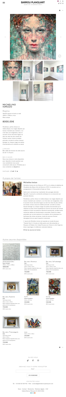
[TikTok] (58, 3)
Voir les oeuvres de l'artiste (32, 230)
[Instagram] (62, 3)
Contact (24, 389)
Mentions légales (39, 389)
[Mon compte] (60, 1)
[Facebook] (60, 3)
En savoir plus (7, 268)
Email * (33, 369)
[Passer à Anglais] (58, 1)
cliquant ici (16, 167)
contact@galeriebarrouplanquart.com (42, 383)
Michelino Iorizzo (9, 105)
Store (19, 389)
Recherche (31, 389)
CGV (47, 389)
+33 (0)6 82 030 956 (21, 383)
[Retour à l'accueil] (33, 3)
